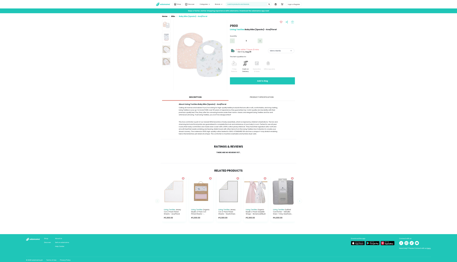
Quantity (233, 36)
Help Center (59, 246)
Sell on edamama (62, 242)
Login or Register (294, 4)
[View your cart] (282, 4)
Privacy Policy (65, 260)
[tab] (195, 97)
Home (164, 16)
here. (429, 248)
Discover (47, 242)
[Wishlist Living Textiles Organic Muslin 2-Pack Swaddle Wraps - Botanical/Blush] (265, 178)
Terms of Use (51, 260)
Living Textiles (237, 29)
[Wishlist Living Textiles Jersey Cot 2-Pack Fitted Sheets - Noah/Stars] (237, 178)
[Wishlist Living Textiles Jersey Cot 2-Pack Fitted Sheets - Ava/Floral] (183, 178)
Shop (46, 238)
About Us (58, 238)
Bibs (173, 16)
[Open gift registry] (275, 4)
